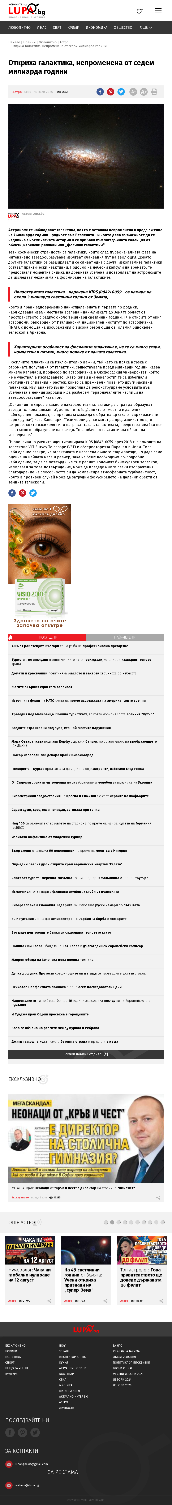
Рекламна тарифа (126, 1351)
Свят (57, 27)
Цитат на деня (69, 1391)
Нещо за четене (17, 1368)
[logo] (26, 10)
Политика (13, 1357)
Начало (14, 42)
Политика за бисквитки (131, 1362)
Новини (29, 42)
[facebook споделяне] (100, 91)
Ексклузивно (20, 1197)
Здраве (64, 1351)
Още (144, 27)
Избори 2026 (122, 1385)
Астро (64, 42)
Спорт (9, 1362)
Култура (11, 1374)
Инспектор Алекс (72, 1357)
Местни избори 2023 (128, 1374)
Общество (123, 27)
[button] (106, 1222)
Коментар (66, 1374)
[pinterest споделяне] (110, 91)
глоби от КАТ (122, 1368)
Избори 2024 (122, 1379)
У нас (42, 27)
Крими (73, 27)
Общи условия (124, 1357)
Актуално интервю (73, 1396)
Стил (62, 1379)
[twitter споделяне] (121, 91)
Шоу (62, 1345)
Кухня (63, 1362)
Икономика (96, 27)
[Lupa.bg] (13, 217)
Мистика (65, 1385)
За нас (117, 1345)
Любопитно (19, 27)
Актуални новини (72, 1368)
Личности (66, 1408)
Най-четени (125, 637)
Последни (48, 637)
